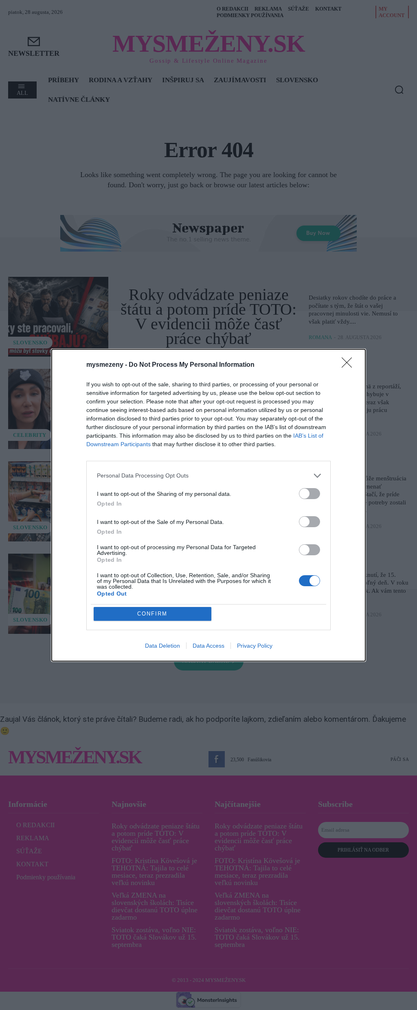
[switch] (309, 493)
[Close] (349, 365)
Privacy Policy (254, 645)
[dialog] (208, 505)
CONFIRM (152, 614)
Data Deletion (162, 645)
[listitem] (208, 475)
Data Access (208, 645)
